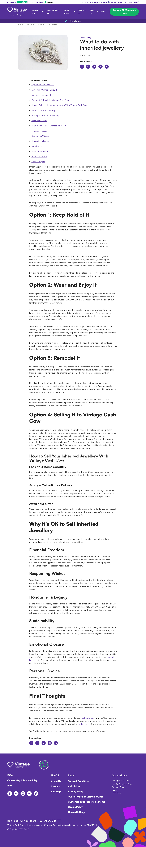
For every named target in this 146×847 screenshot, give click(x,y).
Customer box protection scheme (86, 801)
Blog (9, 785)
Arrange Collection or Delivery (45, 115)
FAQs (103, 12)
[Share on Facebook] (82, 67)
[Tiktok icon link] (36, 793)
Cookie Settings (76, 812)
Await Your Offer (39, 120)
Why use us (82, 11)
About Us (56, 781)
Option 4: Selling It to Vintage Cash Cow (50, 100)
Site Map (56, 791)
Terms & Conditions (79, 781)
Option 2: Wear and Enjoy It (44, 89)
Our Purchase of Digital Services (85, 796)
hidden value (83, 724)
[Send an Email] (100, 67)
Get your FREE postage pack (124, 11)
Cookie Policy (75, 806)
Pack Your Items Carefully (43, 110)
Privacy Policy (75, 791)
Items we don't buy (53, 11)
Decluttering (85, 37)
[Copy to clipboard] (107, 67)
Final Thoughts (38, 161)
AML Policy (74, 786)
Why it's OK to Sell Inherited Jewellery (48, 125)
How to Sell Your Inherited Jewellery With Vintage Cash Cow (59, 105)
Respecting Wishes (40, 136)
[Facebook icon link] (9, 793)
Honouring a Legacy (40, 141)
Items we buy (35, 11)
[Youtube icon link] (16, 793)
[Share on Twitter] (94, 67)
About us (92, 11)
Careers (55, 786)
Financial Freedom (39, 131)
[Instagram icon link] (23, 793)
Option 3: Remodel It (41, 95)
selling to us (87, 718)
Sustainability (37, 146)
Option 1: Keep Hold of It (42, 84)
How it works (66, 11)
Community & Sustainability (22, 780)
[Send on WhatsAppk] (88, 67)
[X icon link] (29, 793)
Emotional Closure (39, 151)
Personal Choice (39, 156)
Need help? (133, 2)
